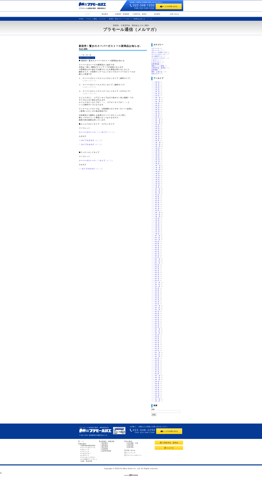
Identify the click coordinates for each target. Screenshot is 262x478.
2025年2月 (155, 115)
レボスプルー (156, 62)
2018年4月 (155, 274)
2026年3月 (155, 92)
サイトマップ (130, 453)
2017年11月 (155, 284)
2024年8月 (155, 127)
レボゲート (155, 60)
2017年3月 (155, 300)
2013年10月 (155, 379)
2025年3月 (155, 113)
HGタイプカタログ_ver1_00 (91, 169)
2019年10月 (155, 239)
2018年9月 (155, 265)
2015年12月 (155, 329)
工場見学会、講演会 (140, 14)
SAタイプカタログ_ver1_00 (90, 140)
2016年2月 (155, 325)
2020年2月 (155, 232)
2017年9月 (155, 288)
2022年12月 (156, 166)
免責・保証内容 (86, 461)
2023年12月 (156, 142)
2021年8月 (155, 197)
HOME (87, 14)
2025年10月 (155, 101)
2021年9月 (155, 195)
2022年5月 (155, 179)
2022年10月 (155, 169)
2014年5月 (155, 366)
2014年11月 (155, 354)
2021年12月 (155, 189)
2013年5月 (155, 389)
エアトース (155, 48)
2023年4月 (155, 158)
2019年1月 (155, 257)
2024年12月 (155, 119)
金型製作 (105, 443)
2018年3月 (155, 276)
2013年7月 (155, 385)
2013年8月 (155, 383)
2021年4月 (155, 204)
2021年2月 (155, 208)
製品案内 (105, 14)
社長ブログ (155, 74)
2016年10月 (155, 309)
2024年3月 (155, 136)
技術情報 (154, 70)
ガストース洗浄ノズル (159, 52)
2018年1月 (155, 280)
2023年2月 (155, 162)
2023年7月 (155, 152)
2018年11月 (155, 261)
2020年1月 (155, 234)
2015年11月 (155, 331)
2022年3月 (155, 183)
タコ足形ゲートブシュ (89, 459)
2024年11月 (155, 121)
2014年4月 (155, 368)
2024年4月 (155, 134)
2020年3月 (155, 230)
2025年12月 (155, 97)
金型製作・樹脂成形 (122, 14)
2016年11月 (155, 307)
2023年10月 (155, 146)
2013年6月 (155, 387)
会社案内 (157, 14)
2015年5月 (155, 343)
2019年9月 (155, 241)
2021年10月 (155, 193)
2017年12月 (155, 282)
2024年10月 (155, 123)
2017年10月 (155, 286)
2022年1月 (155, 187)
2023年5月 (155, 156)
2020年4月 (155, 228)
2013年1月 (155, 397)
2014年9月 (155, 358)
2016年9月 (155, 311)
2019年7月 (155, 245)
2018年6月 (155, 271)
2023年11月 (155, 144)
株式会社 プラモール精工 (95, 431)
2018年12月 (155, 259)
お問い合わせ (174, 14)
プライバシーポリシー (134, 455)
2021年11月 (155, 191)
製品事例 (105, 447)
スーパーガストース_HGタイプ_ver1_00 (96, 160)
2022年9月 (155, 171)
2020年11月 (155, 214)
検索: (153, 409)
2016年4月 (155, 321)
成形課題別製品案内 (88, 445)
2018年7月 (155, 269)
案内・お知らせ (157, 72)
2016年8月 (155, 313)
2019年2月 (155, 255)
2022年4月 (155, 181)
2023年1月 (155, 164)
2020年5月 (155, 226)
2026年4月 (155, 90)
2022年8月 (155, 173)
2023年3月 (155, 160)
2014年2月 (155, 372)
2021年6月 (155, 201)
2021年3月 (155, 206)
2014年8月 (155, 360)
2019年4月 (155, 251)
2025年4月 (155, 111)
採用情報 (130, 445)
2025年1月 (155, 117)
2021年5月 (155, 202)
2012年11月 (155, 401)
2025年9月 (155, 103)
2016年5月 (155, 319)
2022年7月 (155, 175)
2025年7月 (155, 107)
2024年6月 (155, 131)
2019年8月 (155, 243)
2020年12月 (155, 212)
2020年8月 (155, 220)
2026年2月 (155, 94)
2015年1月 (155, 350)
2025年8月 (155, 105)
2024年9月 (155, 125)
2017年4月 (155, 298)
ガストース (155, 50)
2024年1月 (155, 140)
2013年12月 (155, 376)
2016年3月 (155, 323)
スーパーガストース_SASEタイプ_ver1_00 (97, 132)
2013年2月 (155, 395)
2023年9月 (155, 148)
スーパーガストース (87, 58)
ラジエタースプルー (158, 58)
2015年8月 (155, 337)
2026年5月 (155, 88)
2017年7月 (155, 292)
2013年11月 (155, 378)
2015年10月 (155, 333)
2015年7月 (155, 339)
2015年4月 (155, 344)
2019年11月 (155, 237)
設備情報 (105, 449)
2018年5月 (155, 272)
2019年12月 (155, 236)
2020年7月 (155, 222)
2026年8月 (155, 82)
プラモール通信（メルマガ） (96, 19)
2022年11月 (155, 167)
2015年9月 (155, 335)
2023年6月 (155, 154)
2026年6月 (155, 86)
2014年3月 (155, 370)
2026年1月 (155, 96)
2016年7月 (155, 315)
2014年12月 (155, 352)
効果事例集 (155, 64)
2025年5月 (155, 109)
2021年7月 (155, 199)
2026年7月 (155, 84)
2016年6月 (155, 317)
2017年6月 (155, 294)
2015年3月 (155, 346)
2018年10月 (155, 263)
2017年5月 (155, 296)
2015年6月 (155, 341)
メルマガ (170, 448)
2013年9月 (155, 381)
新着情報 (130, 447)
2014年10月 (155, 356)
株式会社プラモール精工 (92, 4)
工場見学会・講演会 (158, 68)
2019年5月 (155, 249)
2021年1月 (155, 210)
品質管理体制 (106, 451)
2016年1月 (155, 327)
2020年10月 (155, 216)
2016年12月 (155, 306)
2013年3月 (155, 393)
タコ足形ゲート (157, 56)
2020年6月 (155, 224)
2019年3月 (155, 253)
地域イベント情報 (157, 66)
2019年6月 (155, 247)
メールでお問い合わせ (169, 6)
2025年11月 (155, 99)
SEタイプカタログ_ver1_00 (90, 144)
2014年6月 (155, 364)
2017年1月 (155, 304)
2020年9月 (155, 218)
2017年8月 (155, 290)
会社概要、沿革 (132, 443)
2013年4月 (155, 391)
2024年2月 (155, 138)
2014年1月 (155, 374)
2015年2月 (155, 348)
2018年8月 (155, 267)
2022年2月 (155, 185)
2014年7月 (155, 362)
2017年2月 (155, 302)
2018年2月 (155, 278)
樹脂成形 (105, 445)
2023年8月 (155, 150)
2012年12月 (155, 399)
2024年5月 (155, 132)
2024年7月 (155, 129)
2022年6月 (155, 177)
